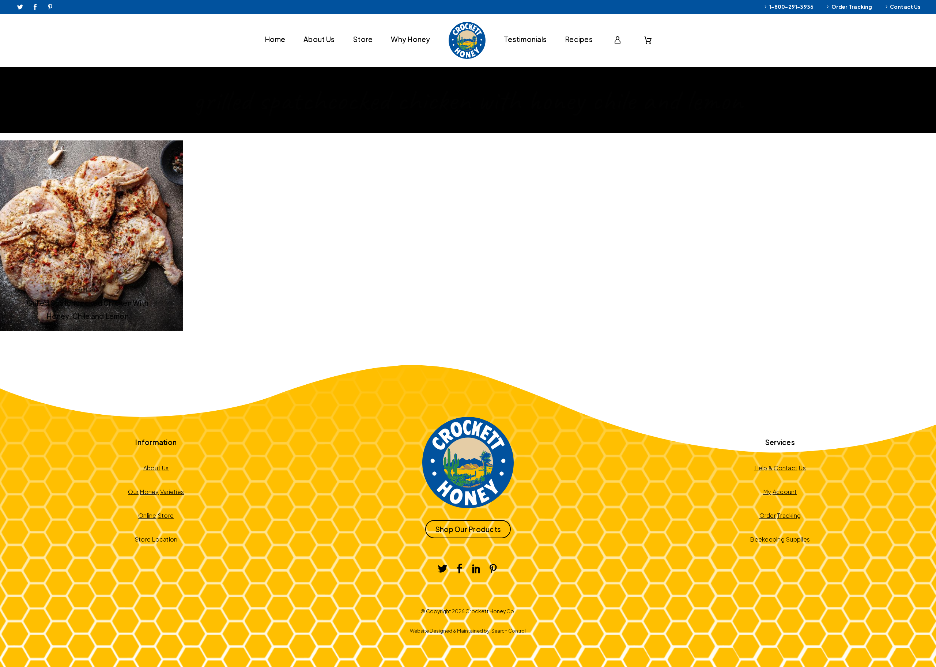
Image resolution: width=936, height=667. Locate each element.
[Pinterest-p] (50, 7)
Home (275, 39)
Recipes (579, 39)
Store (363, 39)
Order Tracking (851, 6)
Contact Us (905, 6)
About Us (319, 39)
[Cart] (648, 40)
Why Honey (410, 39)
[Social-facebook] (35, 7)
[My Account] (619, 40)
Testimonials (525, 39)
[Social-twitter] (20, 7)
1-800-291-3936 (791, 6)
